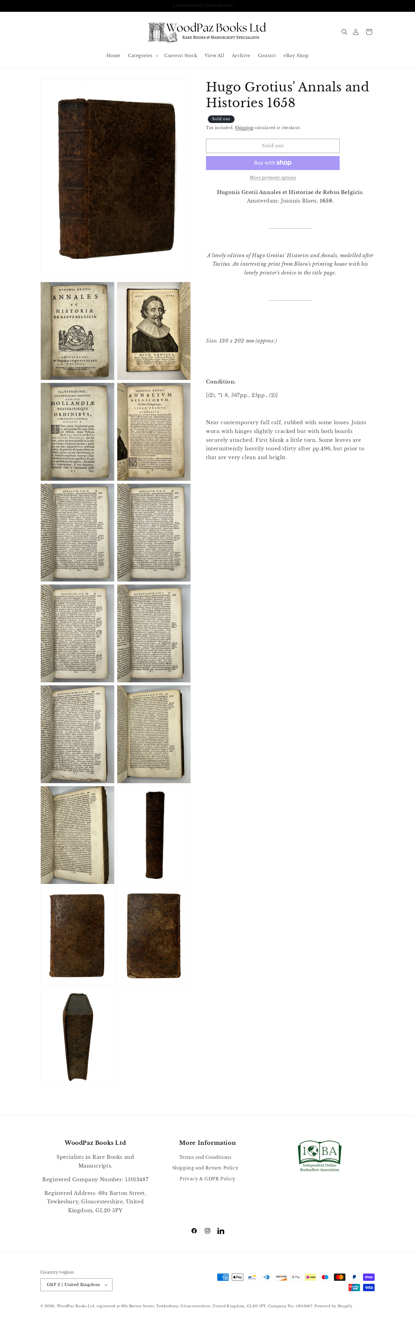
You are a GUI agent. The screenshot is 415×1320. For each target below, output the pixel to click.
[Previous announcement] (42, 6)
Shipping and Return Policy (205, 1168)
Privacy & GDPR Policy (207, 1179)
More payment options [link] (273, 177)
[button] (344, 32)
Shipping (244, 127)
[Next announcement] (372, 6)
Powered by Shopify (333, 1306)
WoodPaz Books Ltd (75, 1306)
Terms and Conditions (205, 1157)
